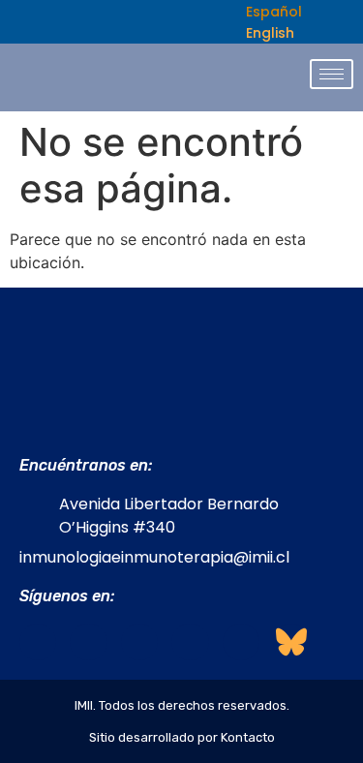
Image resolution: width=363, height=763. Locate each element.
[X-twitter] (189, 642)
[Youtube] (241, 642)
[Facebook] (37, 642)
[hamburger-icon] (331, 74)
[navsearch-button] (207, 22)
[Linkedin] (139, 642)
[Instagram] (88, 642)
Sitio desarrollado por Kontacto (182, 737)
